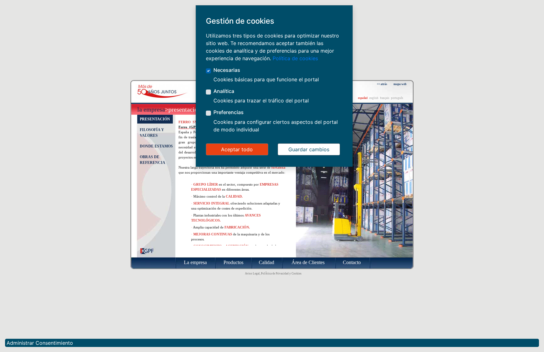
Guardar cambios (308, 149)
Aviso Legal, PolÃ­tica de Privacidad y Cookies (273, 273)
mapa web (400, 84)
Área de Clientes (308, 262)
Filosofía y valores (152, 133)
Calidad (266, 262)
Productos (233, 262)
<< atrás (382, 84)
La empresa (151, 109)
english (373, 98)
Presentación (155, 119)
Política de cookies (295, 58)
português (397, 98)
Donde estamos (156, 146)
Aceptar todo (237, 149)
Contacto (352, 262)
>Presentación (183, 109)
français (384, 98)
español (363, 98)
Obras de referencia (152, 160)
